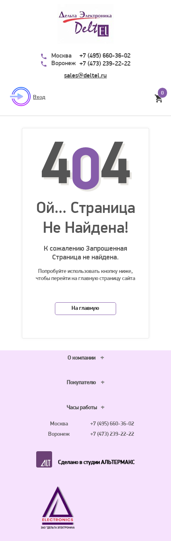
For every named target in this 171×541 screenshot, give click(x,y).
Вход (39, 97)
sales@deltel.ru (85, 76)
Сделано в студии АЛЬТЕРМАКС (96, 463)
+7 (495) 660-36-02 (105, 56)
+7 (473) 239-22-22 (105, 64)
